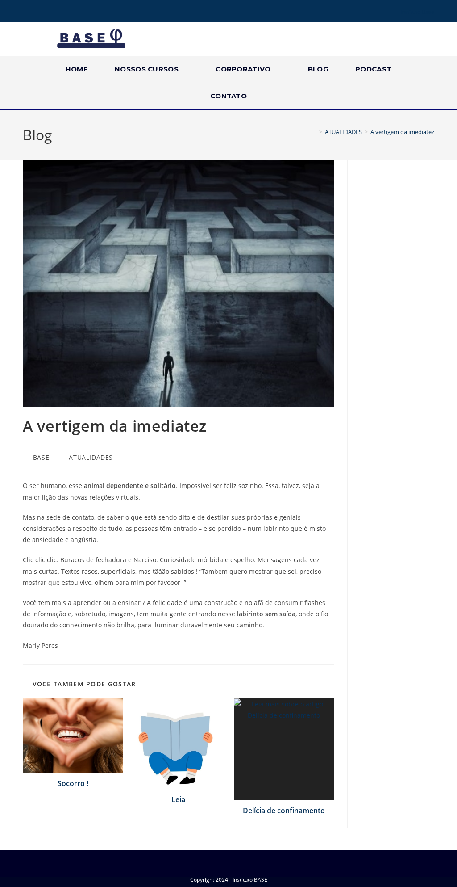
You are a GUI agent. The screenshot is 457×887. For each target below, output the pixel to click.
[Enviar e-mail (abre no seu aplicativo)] (64, 12)
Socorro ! (73, 783)
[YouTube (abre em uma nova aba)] (51, 12)
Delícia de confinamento (284, 811)
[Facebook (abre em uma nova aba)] (28, 12)
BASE (41, 457)
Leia (178, 799)
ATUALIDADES (91, 457)
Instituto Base (417, 12)
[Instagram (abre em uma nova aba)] (39, 12)
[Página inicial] (314, 132)
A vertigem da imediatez (402, 132)
